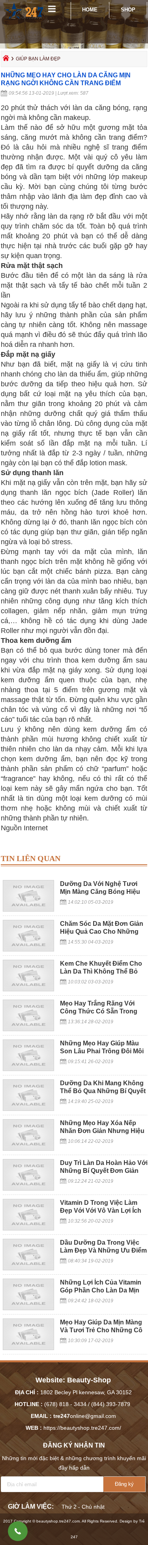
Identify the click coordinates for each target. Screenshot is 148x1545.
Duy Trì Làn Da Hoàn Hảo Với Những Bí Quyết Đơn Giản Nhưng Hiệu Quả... (104, 1170)
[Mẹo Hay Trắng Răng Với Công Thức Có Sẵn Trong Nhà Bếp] (28, 1029)
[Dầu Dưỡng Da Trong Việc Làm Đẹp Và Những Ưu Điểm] (28, 1268)
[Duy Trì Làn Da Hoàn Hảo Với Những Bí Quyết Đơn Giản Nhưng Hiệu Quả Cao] (28, 1188)
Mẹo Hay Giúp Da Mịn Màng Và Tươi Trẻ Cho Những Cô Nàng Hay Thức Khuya (101, 1330)
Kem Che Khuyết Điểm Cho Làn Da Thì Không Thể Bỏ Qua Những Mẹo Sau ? (101, 971)
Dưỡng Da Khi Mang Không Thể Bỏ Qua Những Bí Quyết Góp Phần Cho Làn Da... (103, 1091)
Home (89, 10)
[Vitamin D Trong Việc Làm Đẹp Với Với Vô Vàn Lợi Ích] (28, 1228)
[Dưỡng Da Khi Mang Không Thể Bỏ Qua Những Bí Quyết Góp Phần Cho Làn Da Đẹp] (28, 1109)
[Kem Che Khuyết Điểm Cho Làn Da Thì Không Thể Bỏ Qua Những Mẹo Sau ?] (28, 989)
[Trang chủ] (6, 60)
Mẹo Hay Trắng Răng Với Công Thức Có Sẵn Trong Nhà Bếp (98, 1011)
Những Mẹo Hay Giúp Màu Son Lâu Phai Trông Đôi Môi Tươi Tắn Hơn (102, 1051)
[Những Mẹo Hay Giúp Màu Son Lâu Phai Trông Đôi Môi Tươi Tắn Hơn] (28, 1069)
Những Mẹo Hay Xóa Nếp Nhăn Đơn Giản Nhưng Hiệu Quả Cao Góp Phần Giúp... (102, 1131)
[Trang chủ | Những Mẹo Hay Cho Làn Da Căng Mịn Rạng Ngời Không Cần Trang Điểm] (24, 21)
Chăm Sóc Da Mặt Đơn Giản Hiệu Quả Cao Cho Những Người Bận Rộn (101, 931)
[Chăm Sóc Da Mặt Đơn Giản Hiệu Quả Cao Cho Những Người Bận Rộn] (28, 949)
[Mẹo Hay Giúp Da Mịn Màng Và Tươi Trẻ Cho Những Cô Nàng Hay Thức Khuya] (28, 1348)
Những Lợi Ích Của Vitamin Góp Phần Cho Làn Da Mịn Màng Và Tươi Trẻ (100, 1290)
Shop (128, 10)
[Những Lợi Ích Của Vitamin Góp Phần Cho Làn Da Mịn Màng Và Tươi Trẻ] (28, 1308)
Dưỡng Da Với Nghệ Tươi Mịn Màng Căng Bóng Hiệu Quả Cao (100, 891)
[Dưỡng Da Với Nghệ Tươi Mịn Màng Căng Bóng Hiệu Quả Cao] (28, 909)
